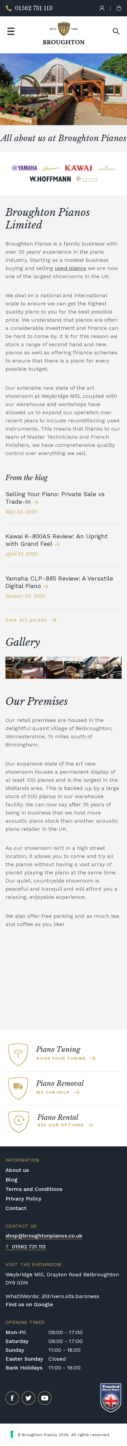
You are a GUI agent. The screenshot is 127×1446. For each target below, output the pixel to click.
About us (17, 1170)
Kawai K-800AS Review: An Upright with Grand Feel (56, 540)
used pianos (70, 268)
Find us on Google (29, 1304)
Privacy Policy (23, 1198)
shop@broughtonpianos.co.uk (43, 1235)
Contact (15, 1208)
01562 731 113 (25, 1246)
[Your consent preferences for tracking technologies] (11, 1434)
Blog (11, 1179)
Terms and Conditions (33, 1189)
